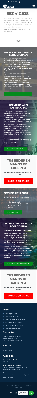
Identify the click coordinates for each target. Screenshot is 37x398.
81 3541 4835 (7, 345)
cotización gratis (18, 181)
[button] (34, 6)
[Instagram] (16, 392)
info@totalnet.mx (8, 350)
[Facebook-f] (11, 392)
